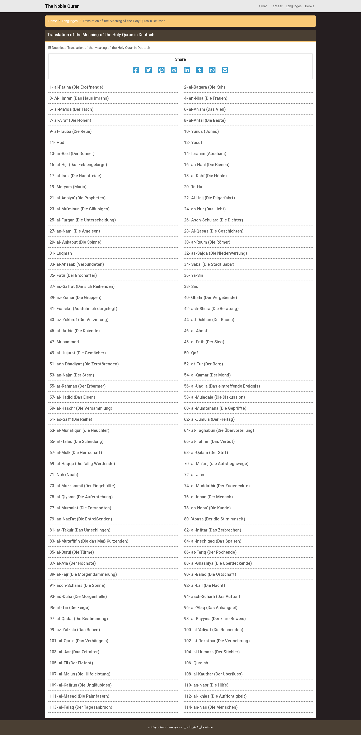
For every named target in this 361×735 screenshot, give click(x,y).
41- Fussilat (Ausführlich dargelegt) (83, 308)
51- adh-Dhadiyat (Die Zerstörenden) (84, 363)
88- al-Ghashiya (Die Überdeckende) (218, 563)
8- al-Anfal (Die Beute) (205, 120)
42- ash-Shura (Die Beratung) (211, 308)
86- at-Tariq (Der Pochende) (210, 552)
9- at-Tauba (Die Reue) (71, 131)
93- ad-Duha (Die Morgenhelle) (78, 596)
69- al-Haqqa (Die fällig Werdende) (82, 463)
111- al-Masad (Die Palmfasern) (79, 696)
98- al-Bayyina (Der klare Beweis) (215, 618)
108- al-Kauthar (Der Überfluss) (213, 674)
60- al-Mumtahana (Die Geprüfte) (215, 408)
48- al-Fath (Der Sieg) (204, 341)
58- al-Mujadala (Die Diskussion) (214, 397)
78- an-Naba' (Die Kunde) (207, 507)
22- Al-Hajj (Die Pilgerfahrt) (209, 197)
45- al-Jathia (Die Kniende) (75, 330)
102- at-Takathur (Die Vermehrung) (217, 640)
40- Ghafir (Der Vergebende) (210, 297)
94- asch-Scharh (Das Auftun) (212, 596)
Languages (294, 6)
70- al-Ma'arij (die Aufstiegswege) (216, 463)
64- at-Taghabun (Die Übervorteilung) (219, 430)
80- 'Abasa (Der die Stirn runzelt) (214, 518)
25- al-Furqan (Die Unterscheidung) (83, 220)
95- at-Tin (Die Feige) (70, 607)
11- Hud (57, 142)
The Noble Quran (62, 6)
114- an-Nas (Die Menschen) (211, 707)
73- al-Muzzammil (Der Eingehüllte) (83, 485)
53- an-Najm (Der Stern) (72, 375)
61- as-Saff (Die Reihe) (71, 419)
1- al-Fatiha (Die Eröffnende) (76, 87)
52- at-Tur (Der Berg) (203, 363)
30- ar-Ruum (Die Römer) (207, 242)
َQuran (263, 6)
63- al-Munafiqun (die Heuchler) (79, 430)
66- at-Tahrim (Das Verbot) (209, 441)
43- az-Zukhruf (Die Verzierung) (79, 319)
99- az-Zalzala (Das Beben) (75, 629)
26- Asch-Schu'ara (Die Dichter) (213, 220)
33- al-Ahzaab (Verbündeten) (77, 264)
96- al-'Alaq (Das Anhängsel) (211, 607)
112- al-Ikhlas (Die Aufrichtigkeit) (215, 696)
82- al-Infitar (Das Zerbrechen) (212, 530)
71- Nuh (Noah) (64, 474)
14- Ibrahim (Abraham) (205, 153)
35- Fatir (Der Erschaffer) (73, 275)
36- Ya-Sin (193, 275)
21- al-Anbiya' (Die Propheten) (78, 197)
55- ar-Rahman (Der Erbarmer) (78, 386)
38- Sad (191, 286)
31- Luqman (61, 253)
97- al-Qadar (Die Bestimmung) (79, 618)
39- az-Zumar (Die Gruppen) (76, 297)
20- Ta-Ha (193, 186)
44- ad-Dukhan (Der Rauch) (209, 319)
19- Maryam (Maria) (68, 186)
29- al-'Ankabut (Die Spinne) (76, 242)
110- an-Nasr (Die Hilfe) (206, 685)
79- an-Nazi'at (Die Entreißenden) (81, 518)
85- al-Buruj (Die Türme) (72, 552)
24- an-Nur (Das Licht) (205, 208)
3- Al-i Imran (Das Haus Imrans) (79, 98)
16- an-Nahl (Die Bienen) (207, 164)
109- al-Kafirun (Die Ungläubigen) (81, 685)
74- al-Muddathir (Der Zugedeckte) (217, 485)
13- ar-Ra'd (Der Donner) (72, 153)
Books (309, 6)
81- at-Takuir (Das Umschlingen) (80, 530)
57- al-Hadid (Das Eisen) (72, 397)
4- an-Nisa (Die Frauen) (206, 98)
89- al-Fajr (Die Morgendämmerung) (83, 574)
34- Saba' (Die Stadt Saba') (209, 264)
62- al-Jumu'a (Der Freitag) (209, 419)
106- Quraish (196, 662)
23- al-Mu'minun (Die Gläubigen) (80, 208)
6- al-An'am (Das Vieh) (205, 109)
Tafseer (276, 6)
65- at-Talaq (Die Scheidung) (77, 441)
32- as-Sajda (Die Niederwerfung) (215, 253)
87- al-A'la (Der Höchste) (73, 563)
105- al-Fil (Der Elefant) (71, 662)
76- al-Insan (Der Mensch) (208, 496)
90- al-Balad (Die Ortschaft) (210, 574)
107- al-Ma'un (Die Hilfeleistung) (80, 674)
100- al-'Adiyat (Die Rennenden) (213, 629)
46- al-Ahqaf (195, 330)
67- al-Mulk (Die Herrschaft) (76, 452)
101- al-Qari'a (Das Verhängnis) (79, 640)
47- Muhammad (64, 341)
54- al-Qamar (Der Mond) (207, 375)
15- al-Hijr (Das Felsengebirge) (78, 164)
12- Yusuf (193, 142)
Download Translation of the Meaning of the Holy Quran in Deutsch (100, 48)
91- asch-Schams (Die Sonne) (78, 585)
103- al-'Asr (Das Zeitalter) (74, 651)
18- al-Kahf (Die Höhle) (205, 175)
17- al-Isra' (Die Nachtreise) (76, 175)
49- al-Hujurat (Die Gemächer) (78, 352)
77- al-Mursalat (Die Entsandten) (80, 507)
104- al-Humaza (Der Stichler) (212, 651)
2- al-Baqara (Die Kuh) (204, 87)
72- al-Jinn (194, 474)
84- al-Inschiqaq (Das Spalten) (213, 541)
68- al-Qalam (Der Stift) (206, 452)
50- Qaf (191, 352)
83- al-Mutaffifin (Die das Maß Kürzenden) (89, 541)
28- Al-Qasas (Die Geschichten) (214, 231)
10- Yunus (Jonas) (201, 131)
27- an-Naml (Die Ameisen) (75, 231)
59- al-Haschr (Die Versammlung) (81, 408)
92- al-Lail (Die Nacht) (204, 585)
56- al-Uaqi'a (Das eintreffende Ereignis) (222, 386)
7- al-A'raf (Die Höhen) (70, 120)
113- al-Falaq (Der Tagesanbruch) (81, 707)
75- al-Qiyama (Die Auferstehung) (81, 496)
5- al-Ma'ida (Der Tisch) (72, 109)
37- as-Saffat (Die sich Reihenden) (82, 286)
